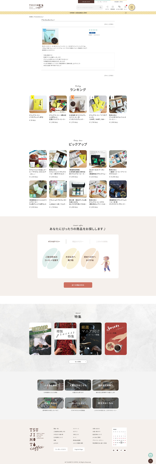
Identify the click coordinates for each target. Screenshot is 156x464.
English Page (79, 449)
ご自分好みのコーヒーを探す (51, 258)
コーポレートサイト (102, 2)
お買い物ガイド (96, 431)
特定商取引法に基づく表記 (100, 443)
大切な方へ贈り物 (71, 258)
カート (74, 437)
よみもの (56, 443)
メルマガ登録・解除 (78, 443)
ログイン (107, 9)
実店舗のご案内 (118, 2)
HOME (31, 17)
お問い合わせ (96, 428)
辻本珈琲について (58, 437)
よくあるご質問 (119, 9)
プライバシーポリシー (98, 440)
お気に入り (76, 434)
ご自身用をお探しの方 (59, 431)
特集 (55, 440)
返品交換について (97, 434)
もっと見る (78, 361)
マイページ (76, 428)
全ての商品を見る (78, 285)
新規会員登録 (76, 440)
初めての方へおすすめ (90, 258)
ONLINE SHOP (86, 2)
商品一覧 (56, 428)
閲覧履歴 (113, 9)
